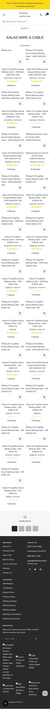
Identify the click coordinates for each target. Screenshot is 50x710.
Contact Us (7, 573)
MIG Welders (8, 583)
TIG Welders (8, 588)
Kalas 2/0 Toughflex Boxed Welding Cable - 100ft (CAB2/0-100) (37, 239)
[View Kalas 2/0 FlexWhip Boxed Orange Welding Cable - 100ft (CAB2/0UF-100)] (12, 183)
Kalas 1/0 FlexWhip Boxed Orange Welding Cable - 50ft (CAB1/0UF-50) (12, 156)
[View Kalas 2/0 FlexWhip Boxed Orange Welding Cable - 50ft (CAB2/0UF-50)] (37, 350)
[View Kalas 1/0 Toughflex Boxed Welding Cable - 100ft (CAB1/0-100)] (37, 99)
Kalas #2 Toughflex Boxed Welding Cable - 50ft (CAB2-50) (13, 323)
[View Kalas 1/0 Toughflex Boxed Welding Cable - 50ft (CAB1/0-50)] (37, 183)
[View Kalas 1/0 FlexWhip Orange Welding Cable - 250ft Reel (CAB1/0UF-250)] (12, 57)
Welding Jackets (9, 610)
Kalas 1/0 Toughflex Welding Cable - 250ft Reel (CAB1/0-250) (37, 281)
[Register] (35, 638)
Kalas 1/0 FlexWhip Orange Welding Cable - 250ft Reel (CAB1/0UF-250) (13, 72)
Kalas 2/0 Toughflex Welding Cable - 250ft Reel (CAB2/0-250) (13, 239)
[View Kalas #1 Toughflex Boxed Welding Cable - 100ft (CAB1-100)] (12, 267)
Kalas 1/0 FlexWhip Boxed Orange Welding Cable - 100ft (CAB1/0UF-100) (37, 72)
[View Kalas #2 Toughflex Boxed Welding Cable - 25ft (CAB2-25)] (12, 350)
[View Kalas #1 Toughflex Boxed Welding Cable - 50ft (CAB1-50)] (12, 434)
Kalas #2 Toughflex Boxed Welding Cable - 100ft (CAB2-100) (37, 323)
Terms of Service (10, 564)
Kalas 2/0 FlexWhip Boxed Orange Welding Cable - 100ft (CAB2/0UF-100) (13, 198)
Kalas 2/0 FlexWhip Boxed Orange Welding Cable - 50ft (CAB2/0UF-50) (37, 365)
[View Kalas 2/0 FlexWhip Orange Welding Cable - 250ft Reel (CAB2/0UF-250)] (12, 99)
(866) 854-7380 (33, 556)
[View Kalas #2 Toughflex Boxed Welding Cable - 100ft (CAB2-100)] (37, 308)
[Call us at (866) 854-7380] (41, 14)
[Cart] (46, 15)
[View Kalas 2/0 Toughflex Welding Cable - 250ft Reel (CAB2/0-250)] (12, 225)
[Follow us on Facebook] (30, 569)
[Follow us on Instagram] (40, 569)
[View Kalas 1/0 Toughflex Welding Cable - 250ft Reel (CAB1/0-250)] (37, 267)
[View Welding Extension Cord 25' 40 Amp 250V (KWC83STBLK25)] (37, 141)
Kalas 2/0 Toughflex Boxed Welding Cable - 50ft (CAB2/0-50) (37, 449)
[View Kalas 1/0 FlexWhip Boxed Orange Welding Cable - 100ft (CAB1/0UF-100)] (37, 57)
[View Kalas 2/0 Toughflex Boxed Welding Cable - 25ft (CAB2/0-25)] (37, 392)
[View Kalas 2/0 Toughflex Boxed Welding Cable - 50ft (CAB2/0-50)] (37, 434)
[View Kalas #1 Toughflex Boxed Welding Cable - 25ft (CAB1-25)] (12, 476)
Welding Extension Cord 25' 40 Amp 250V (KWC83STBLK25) (37, 156)
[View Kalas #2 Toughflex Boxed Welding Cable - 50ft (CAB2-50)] (12, 308)
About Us (6, 546)
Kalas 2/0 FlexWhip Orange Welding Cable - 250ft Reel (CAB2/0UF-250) (13, 114)
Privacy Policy (8, 551)
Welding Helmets (10, 601)
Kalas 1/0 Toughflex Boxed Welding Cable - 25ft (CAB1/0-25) (13, 407)
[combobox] (26, 21)
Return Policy (8, 559)
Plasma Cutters (9, 597)
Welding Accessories (11, 618)
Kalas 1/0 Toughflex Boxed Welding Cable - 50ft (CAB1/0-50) (37, 198)
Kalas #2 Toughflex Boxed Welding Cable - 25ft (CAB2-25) (13, 365)
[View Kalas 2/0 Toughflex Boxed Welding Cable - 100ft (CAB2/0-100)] (37, 225)
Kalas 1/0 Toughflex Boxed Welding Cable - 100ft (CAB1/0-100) (37, 114)
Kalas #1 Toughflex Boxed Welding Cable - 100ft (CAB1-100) (12, 281)
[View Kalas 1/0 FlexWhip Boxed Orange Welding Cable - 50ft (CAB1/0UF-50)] (12, 141)
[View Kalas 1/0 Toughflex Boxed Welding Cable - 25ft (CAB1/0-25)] (12, 392)
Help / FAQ (7, 555)
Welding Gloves (9, 605)
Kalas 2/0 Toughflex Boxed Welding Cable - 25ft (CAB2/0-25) (37, 407)
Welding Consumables (12, 614)
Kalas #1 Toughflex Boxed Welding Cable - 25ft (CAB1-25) (12, 490)
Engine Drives (8, 592)
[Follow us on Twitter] (35, 569)
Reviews (6, 568)
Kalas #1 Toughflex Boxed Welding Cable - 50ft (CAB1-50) (12, 449)
